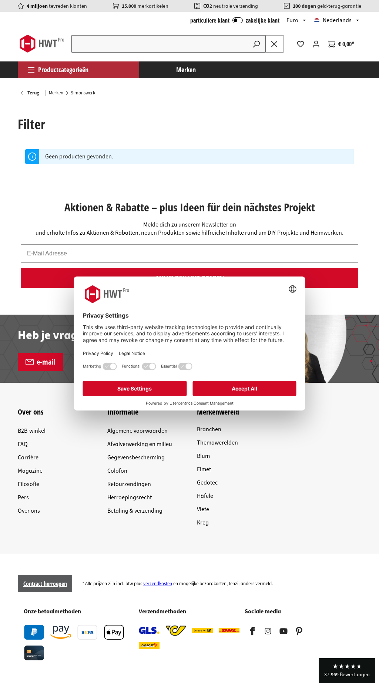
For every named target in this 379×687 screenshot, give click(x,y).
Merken (186, 69)
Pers (23, 497)
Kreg (203, 523)
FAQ (23, 444)
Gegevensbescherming (136, 457)
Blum (203, 456)
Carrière (28, 457)
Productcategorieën (63, 69)
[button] (347, 670)
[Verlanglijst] (300, 44)
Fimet (204, 469)
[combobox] (159, 44)
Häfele (205, 496)
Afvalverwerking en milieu (139, 444)
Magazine (30, 471)
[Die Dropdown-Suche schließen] (274, 44)
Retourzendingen (129, 484)
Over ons (29, 511)
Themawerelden (217, 443)
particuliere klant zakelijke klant (234, 20)
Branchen (209, 429)
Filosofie (28, 484)
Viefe (203, 509)
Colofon (117, 471)
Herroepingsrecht (129, 497)
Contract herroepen (45, 584)
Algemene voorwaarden (137, 431)
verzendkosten (157, 583)
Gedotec (207, 483)
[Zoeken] (256, 44)
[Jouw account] (316, 44)
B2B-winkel (32, 431)
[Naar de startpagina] (42, 44)
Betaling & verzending (134, 511)
